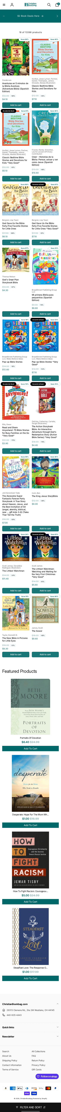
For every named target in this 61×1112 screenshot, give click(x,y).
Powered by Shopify (40, 1098)
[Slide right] (57, 16)
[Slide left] (4, 16)
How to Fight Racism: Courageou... (30, 891)
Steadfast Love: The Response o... (30, 967)
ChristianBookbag (26, 1098)
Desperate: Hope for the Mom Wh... (30, 814)
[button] (4, 4)
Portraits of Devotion (30, 737)
